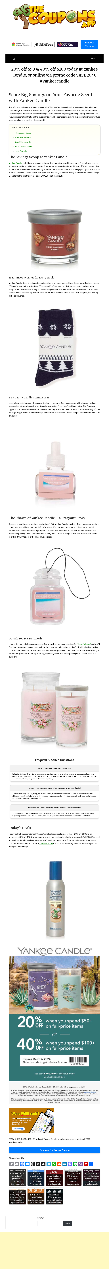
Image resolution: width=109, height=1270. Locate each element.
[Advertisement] (54, 1250)
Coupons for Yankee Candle (54, 1150)
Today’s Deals (21, 151)
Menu (93, 58)
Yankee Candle (15, 163)
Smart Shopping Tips (23, 142)
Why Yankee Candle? (24, 146)
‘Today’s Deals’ (83, 644)
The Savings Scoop (23, 133)
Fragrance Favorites (23, 137)
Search (41, 1218)
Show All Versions (89, 44)
